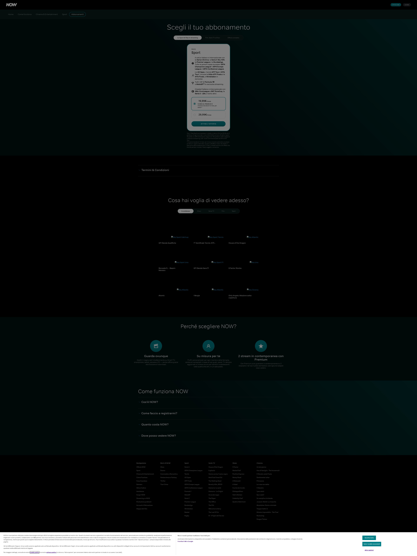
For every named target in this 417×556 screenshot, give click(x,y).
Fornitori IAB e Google (185, 541)
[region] (208, 544)
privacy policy (51, 552)
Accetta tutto (369, 538)
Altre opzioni (369, 550)
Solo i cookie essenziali (372, 544)
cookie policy (34, 552)
